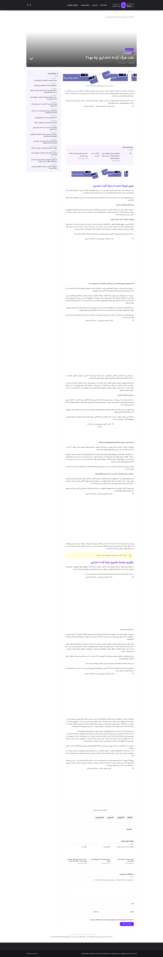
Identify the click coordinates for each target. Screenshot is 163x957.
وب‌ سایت (95, 912)
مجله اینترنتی (102, 937)
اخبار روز (95, 5)
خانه (131, 17)
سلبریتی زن (99, 817)
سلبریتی (109, 817)
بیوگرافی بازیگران (73, 5)
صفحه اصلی (103, 5)
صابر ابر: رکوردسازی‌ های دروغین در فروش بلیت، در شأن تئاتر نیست (77, 860)
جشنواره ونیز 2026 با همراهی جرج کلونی (100, 860)
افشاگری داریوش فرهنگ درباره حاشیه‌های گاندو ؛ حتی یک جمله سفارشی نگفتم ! (111, 155)
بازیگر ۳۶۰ (112, 954)
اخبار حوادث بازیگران (112, 555)
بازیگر (129, 817)
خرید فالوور (103, 86)
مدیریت (130, 63)
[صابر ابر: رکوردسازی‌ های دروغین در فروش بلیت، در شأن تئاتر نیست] (76, 852)
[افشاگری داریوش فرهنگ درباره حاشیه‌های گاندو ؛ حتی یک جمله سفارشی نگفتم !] (126, 155)
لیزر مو (96, 937)
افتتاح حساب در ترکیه (87, 937)
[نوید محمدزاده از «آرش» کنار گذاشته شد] (123, 852)
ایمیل (132, 912)
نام (132, 904)
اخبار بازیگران (125, 17)
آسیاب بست (110, 86)
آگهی (80, 937)
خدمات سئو (109, 937)
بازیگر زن (120, 817)
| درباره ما (28, 954)
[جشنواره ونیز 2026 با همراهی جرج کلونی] (99, 852)
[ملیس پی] (100, 173)
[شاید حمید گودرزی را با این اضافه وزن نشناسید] (94, 155)
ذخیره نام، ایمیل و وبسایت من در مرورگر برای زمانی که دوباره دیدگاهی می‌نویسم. (111, 920)
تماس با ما (34, 954)
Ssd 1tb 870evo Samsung (93, 86)
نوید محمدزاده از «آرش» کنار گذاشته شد (126, 860)
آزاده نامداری (127, 91)
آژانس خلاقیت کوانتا (86, 954)
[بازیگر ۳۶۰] (123, 5)
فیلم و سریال (85, 5)
